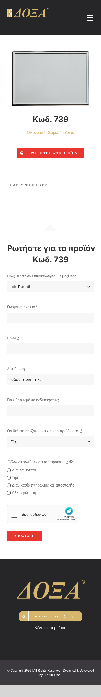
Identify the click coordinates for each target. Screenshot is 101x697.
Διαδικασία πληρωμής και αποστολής (43, 485)
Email (13, 338)
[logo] (28, 9)
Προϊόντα (66, 133)
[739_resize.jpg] (50, 78)
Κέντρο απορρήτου (50, 628)
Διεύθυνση (16, 369)
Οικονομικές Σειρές (43, 133)
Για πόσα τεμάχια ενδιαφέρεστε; (33, 400)
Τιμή (15, 478)
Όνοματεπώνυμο (22, 307)
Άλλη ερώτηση (24, 493)
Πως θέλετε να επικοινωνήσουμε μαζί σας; (43, 276)
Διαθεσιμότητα (24, 470)
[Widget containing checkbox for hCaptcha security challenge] (42, 514)
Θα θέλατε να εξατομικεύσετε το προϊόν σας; (44, 431)
